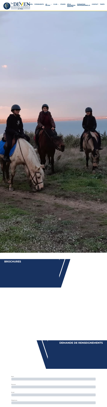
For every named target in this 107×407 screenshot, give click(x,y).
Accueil (30, 4)
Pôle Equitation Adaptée (71, 5)
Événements (39, 4)
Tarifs (102, 4)
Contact (95, 4)
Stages (62, 4)
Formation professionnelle (83, 5)
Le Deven (47, 5)
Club (55, 4)
